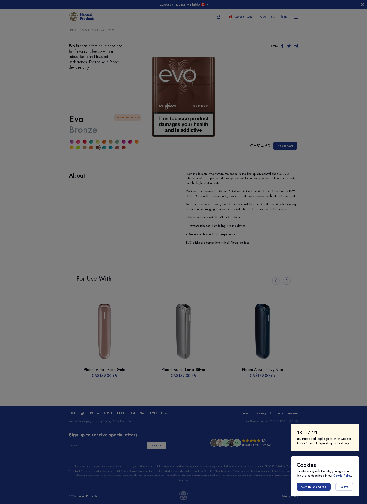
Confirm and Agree (313, 487)
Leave (344, 487)
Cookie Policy (342, 475)
